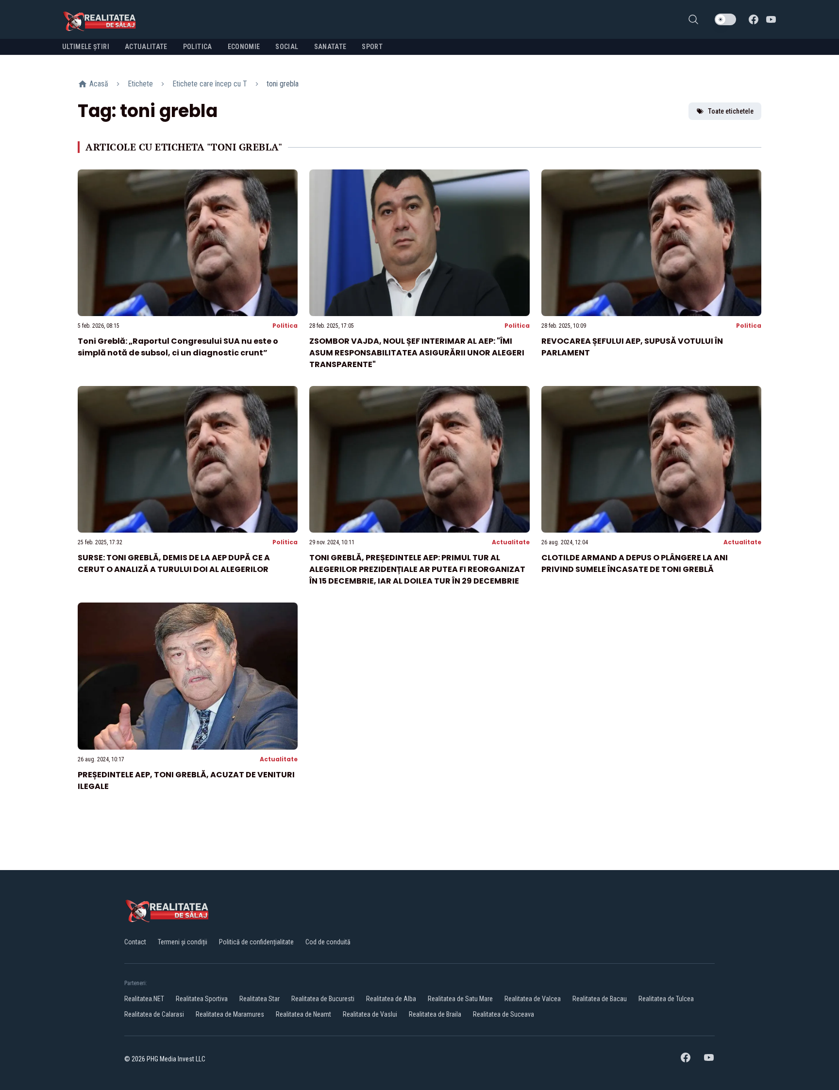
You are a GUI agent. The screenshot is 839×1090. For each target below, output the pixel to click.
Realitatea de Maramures (230, 1014)
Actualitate (511, 542)
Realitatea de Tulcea (666, 999)
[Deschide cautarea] (693, 19)
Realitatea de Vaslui (370, 1014)
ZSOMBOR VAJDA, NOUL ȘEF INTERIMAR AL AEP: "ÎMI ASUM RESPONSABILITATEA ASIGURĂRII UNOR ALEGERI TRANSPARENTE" (416, 352)
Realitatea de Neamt (303, 1014)
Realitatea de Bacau (599, 999)
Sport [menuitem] (372, 46)
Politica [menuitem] (197, 46)
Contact (135, 942)
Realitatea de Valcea (532, 999)
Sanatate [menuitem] (330, 46)
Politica (285, 325)
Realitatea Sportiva (202, 999)
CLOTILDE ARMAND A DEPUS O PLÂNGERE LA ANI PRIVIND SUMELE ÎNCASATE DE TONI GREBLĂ (634, 563)
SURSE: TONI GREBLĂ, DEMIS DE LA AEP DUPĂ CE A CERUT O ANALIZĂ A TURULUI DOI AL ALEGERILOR (174, 563)
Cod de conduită (328, 942)
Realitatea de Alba (391, 999)
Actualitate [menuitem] (146, 46)
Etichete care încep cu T (209, 83)
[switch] (725, 19)
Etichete (140, 83)
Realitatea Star (259, 999)
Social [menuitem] (286, 46)
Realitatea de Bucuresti (322, 999)
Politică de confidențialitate (256, 942)
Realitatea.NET (144, 999)
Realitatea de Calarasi (154, 1014)
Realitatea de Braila (435, 1014)
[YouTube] (771, 19)
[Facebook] (753, 19)
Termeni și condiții (182, 942)
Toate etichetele (731, 111)
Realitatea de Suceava (503, 1014)
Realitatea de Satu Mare (460, 999)
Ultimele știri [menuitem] (85, 46)
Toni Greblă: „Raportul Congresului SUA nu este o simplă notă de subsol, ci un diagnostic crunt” (178, 346)
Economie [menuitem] (244, 46)
